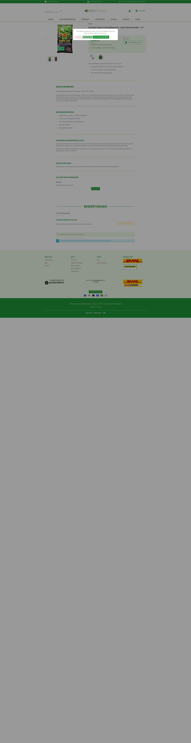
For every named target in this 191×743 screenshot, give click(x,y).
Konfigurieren (87, 37)
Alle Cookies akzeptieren (101, 37)
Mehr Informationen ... (100, 33)
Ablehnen (78, 37)
